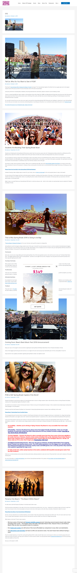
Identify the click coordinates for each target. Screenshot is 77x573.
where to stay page (40, 172)
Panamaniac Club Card (41, 440)
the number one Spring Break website (56, 458)
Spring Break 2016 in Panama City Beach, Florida (21, 87)
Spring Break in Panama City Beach (13, 243)
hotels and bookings (20, 458)
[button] (65, 3)
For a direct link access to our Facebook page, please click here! (18, 104)
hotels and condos (15, 528)
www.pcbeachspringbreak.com (11, 460)
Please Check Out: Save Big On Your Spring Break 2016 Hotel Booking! (20, 169)
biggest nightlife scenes (33, 522)
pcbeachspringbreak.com (56, 536)
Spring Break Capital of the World (53, 163)
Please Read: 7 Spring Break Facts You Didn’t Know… (16, 412)
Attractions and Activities (17, 530)
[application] (58, 3)
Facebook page (68, 101)
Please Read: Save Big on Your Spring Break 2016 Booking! (18, 511)
